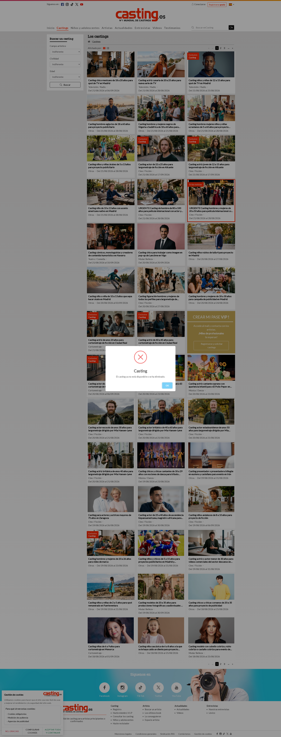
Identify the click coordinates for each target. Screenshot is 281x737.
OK (167, 385)
